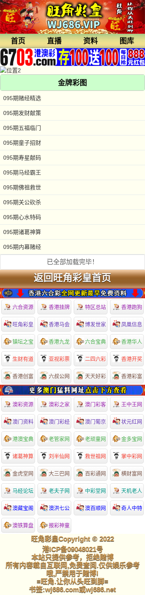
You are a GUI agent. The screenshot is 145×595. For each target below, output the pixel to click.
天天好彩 (95, 376)
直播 (54, 41)
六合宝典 (95, 342)
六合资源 (22, 307)
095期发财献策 (22, 113)
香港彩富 (131, 376)
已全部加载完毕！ (72, 262)
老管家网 (59, 439)
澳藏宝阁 (22, 508)
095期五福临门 (22, 128)
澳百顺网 (95, 508)
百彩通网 (95, 473)
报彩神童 (59, 525)
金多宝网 (131, 439)
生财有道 (22, 359)
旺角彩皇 (22, 324)
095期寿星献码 (22, 157)
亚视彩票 (59, 359)
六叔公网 (59, 376)
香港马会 (59, 324)
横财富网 (131, 473)
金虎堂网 (22, 473)
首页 (18, 41)
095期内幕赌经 (22, 247)
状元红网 (131, 422)
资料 (90, 41)
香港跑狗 (131, 307)
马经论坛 (22, 491)
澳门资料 (22, 422)
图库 (127, 41)
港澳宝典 (22, 439)
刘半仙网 (59, 456)
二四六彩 (95, 359)
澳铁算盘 (22, 525)
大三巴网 (59, 473)
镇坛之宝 (22, 342)
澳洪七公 (59, 508)
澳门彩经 (59, 422)
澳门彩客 (95, 404)
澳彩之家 (59, 404)
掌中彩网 (131, 456)
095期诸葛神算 (22, 232)
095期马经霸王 (22, 172)
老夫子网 (59, 491)
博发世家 (95, 324)
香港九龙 (59, 342)
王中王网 (131, 404)
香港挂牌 (59, 307)
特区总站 (95, 307)
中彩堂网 (95, 491)
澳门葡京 (95, 422)
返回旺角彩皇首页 (72, 278)
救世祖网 (95, 456)
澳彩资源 (22, 404)
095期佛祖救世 (22, 187)
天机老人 (131, 491)
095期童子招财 (22, 143)
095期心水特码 (22, 217)
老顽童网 (95, 439)
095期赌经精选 (22, 98)
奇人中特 (131, 508)
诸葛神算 (22, 456)
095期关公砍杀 (22, 202)
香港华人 (131, 342)
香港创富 (22, 376)
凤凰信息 (131, 324)
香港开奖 (131, 359)
